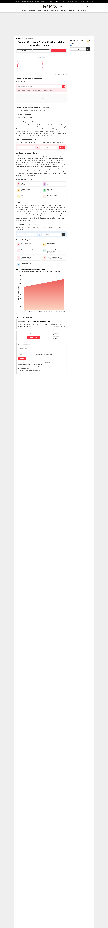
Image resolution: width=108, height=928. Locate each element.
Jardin (42, 1)
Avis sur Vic (45, 68)
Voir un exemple (86, 44)
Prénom (21, 38)
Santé (62, 1)
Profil (44, 62)
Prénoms (71, 11)
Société (67, 1)
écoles (63, 11)
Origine (20, 62)
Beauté (24, 1)
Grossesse (32, 11)
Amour (47, 1)
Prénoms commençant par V (48, 90)
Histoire (20, 68)
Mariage (52, 1)
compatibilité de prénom (55, 142)
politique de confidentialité (34, 370)
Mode (19, 1)
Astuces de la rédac (76, 45)
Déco (38, 1)
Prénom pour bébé (21, 90)
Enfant (46, 11)
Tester (61, 147)
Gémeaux (23, 184)
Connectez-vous (48, 354)
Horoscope (81, 1)
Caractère (21, 70)
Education (54, 11)
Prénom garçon (29, 38)
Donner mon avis (33, 337)
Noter (25, 51)
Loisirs (75, 1)
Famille (58, 1)
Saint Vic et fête (22, 66)
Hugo (87, 1)
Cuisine (29, 1)
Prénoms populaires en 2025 (33, 90)
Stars (71, 1)
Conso (24, 11)
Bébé (39, 11)
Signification (21, 64)
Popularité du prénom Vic (48, 66)
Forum (91, 1)
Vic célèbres (46, 64)
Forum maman (81, 11)
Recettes (34, 1)
